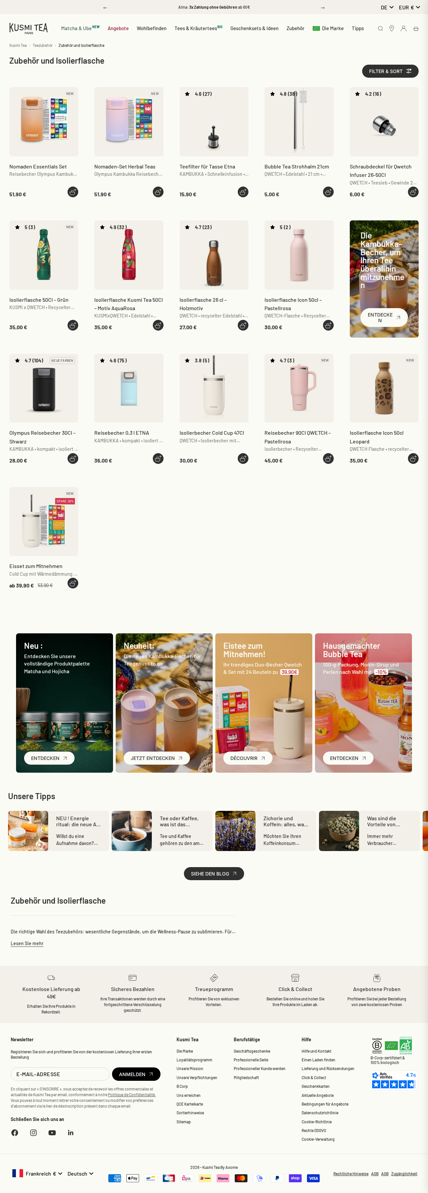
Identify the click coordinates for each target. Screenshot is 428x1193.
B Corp (182, 1086)
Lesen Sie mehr (27, 943)
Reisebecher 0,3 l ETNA (121, 432)
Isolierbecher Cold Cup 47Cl (212, 432)
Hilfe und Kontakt (316, 1051)
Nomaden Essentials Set (38, 166)
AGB (375, 1173)
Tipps (358, 28)
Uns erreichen (189, 1095)
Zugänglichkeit (404, 1173)
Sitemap (184, 1121)
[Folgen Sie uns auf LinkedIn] (71, 1133)
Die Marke (333, 28)
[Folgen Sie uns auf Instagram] (33, 1133)
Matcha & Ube (80, 28)
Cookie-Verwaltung (318, 1139)
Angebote (118, 28)
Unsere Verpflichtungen (197, 1077)
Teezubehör (42, 45)
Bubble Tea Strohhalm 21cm (296, 166)
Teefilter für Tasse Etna (207, 166)
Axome (231, 1167)
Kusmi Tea (18, 45)
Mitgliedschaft (246, 1077)
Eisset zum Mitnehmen (36, 566)
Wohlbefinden (152, 28)
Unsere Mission (190, 1068)
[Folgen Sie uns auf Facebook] (15, 1133)
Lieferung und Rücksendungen (328, 1068)
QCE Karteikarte (190, 1104)
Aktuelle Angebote (318, 1095)
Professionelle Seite (251, 1059)
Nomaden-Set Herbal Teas (124, 166)
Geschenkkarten (316, 1086)
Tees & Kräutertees (199, 28)
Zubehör (296, 28)
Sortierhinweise (190, 1112)
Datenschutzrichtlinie (320, 1112)
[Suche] (380, 29)
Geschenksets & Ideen (254, 28)
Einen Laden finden (318, 1059)
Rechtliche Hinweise (350, 1173)
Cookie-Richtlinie (317, 1121)
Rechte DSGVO (314, 1130)
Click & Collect (314, 1077)
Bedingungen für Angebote (325, 1104)
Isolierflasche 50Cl (39, 299)
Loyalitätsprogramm (194, 1059)
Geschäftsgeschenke (252, 1051)
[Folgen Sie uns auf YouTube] (52, 1133)
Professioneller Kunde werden (260, 1068)
